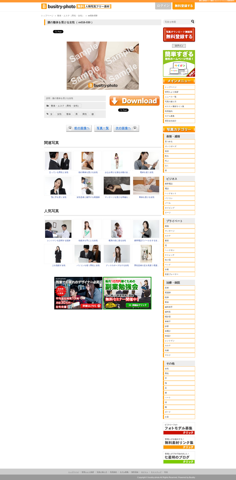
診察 (167, 326)
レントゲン (170, 341)
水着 (167, 269)
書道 (167, 240)
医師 (167, 297)
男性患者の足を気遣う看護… (146, 265)
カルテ (168, 345)
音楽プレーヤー (171, 274)
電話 (167, 188)
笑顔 (167, 151)
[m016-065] (87, 169)
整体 (68, 114)
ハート (168, 397)
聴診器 (168, 317)
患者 (167, 288)
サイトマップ (156, 472)
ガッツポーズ (170, 146)
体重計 (168, 331)
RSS (166, 472)
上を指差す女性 (59, 265)
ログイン (144, 472)
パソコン (169, 198)
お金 (167, 417)
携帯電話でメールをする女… (146, 240)
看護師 (168, 292)
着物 (167, 226)
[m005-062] (117, 169)
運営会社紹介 (170, 121)
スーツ (168, 213)
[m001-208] (146, 169)
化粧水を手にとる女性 (88, 240)
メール (168, 203)
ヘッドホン (170, 250)
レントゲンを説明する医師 (58, 240)
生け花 (168, 260)
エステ (168, 236)
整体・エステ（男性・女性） (70, 16)
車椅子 (168, 321)
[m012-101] (58, 193)
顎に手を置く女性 (58, 197)
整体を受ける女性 (146, 197)
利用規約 (169, 111)
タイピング (170, 208)
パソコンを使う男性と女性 (88, 265)
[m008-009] (58, 169)
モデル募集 (170, 116)
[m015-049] (87, 193)
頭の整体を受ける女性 (88, 172)
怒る (167, 156)
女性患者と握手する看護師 (88, 197)
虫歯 (167, 350)
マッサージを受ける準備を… (117, 197)
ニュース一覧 (170, 97)
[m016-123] (117, 193)
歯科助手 (169, 307)
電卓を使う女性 (146, 172)
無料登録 (134, 472)
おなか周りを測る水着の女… (117, 172)
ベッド (168, 265)
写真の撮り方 (170, 101)
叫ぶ (167, 161)
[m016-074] (146, 193)
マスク (168, 355)
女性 (59, 114)
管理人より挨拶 (171, 92)
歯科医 (168, 312)
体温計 (168, 336)
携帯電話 (169, 184)
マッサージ (170, 231)
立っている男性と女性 (58, 172)
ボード (168, 412)
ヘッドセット (170, 193)
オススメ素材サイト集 (174, 106)
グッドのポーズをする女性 (117, 265)
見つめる (169, 141)
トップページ (47, 16)
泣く (167, 165)
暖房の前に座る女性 (117, 240)
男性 (84, 114)
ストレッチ (170, 255)
